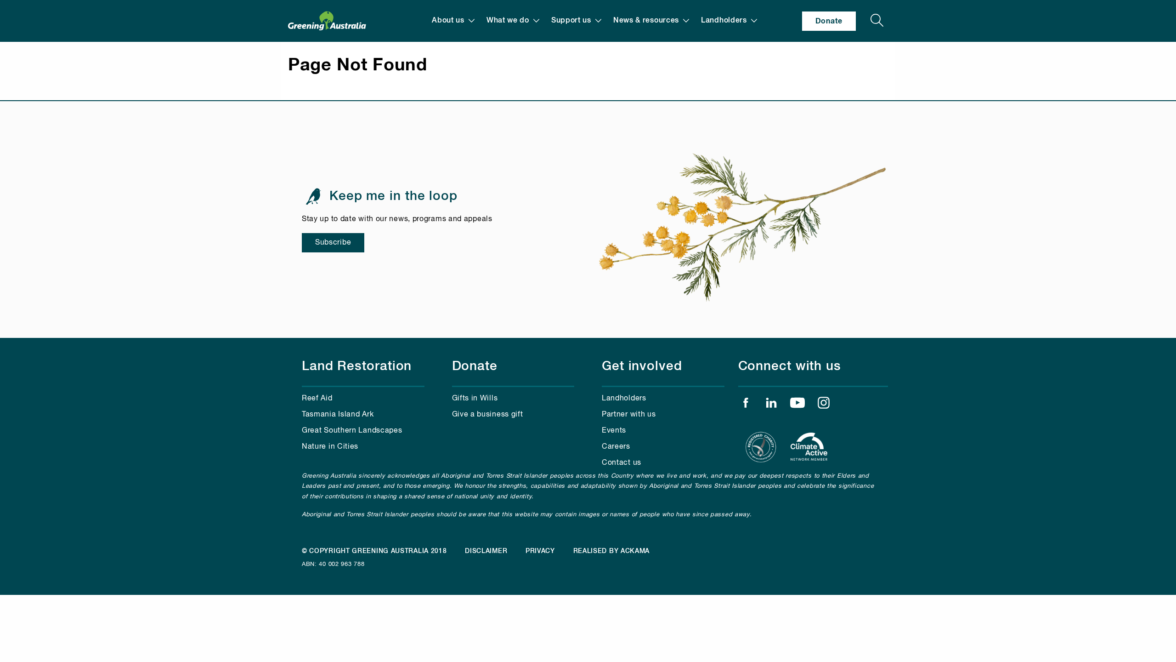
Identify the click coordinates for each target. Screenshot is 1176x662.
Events (614, 430)
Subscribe (333, 242)
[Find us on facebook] (745, 405)
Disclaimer (486, 551)
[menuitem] (453, 20)
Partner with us (629, 414)
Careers (616, 447)
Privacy (540, 551)
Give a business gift (487, 414)
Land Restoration (357, 366)
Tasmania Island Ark (337, 414)
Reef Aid (317, 398)
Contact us (621, 463)
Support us (571, 20)
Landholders (724, 20)
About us (448, 20)
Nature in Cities (330, 447)
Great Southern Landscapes (352, 430)
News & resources (646, 20)
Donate (828, 21)
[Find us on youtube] (797, 405)
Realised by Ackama (611, 551)
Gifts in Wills (475, 398)
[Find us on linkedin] (771, 405)
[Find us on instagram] (823, 405)
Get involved (642, 366)
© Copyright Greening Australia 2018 (374, 551)
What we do (507, 20)
